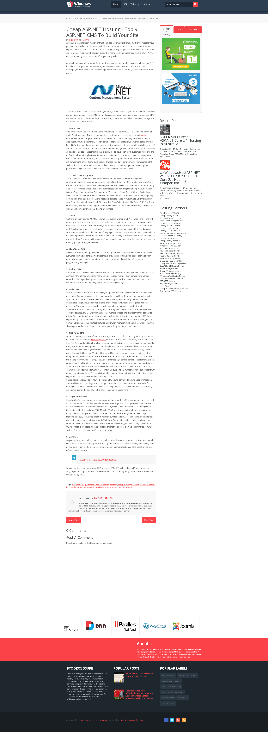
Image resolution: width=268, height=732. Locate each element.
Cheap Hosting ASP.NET (170, 215)
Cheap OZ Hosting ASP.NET (171, 261)
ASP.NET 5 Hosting (167, 281)
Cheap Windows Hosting (170, 271)
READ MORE (165, 156)
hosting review (168, 697)
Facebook (166, 720)
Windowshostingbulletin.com (132, 720)
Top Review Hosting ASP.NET (172, 278)
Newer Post (73, 520)
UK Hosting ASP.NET (168, 238)
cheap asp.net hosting (171, 686)
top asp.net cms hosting (86, 18)
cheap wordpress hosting (172, 692)
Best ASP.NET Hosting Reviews (94, 720)
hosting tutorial (168, 703)
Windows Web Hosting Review (172, 276)
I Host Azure (165, 286)
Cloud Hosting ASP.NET (169, 213)
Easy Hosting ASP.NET (169, 268)
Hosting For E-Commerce (170, 230)
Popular (193, 29)
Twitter (172, 720)
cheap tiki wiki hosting (102, 487)
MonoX (143, 135)
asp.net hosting (168, 675)
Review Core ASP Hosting (170, 291)
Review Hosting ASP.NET (170, 251)
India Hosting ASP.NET (169, 283)
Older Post (149, 520)
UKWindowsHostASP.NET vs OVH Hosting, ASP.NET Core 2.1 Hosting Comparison (180, 177)
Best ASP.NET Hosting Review (172, 266)
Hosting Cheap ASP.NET (170, 228)
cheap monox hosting (82, 487)
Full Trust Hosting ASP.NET (171, 258)
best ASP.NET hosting (187, 675)
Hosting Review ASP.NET (170, 256)
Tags (179, 29)
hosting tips (183, 697)
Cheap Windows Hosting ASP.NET (174, 288)
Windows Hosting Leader (170, 218)
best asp (113, 484)
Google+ (178, 720)
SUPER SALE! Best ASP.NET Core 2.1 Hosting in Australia (180, 140)
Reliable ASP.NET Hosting (170, 273)
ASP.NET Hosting (131, 4)
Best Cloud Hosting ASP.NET (171, 220)
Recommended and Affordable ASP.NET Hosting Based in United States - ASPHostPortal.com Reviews (139, 694)
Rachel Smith (103, 498)
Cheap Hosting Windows (170, 240)
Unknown (73, 40)
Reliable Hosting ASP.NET (170, 243)
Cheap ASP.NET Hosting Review (173, 263)
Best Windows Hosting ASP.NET (173, 233)
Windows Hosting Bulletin (170, 246)
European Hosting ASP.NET (171, 223)
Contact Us (149, 4)
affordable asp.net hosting (97, 484)
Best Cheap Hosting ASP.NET (172, 253)
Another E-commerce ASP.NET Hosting (98, 460)
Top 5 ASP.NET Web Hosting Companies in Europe (139, 675)
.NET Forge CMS (98, 339)
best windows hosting (171, 681)
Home (116, 4)
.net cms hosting (79, 484)
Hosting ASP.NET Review (170, 225)
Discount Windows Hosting (171, 235)
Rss (184, 720)
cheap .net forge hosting (128, 484)
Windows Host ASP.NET (169, 248)
